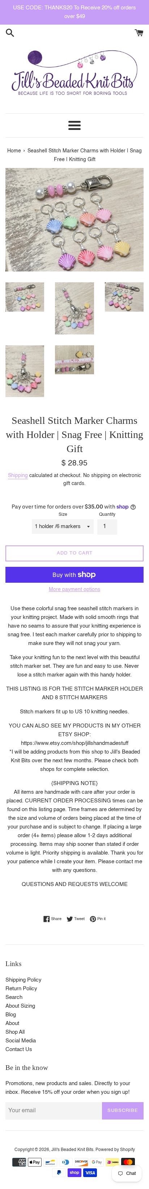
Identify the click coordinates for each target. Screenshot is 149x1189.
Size (63, 515)
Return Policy (21, 988)
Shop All (15, 1032)
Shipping (18, 475)
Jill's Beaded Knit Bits (72, 1150)
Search (13, 997)
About (12, 1023)
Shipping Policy (23, 980)
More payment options (74, 589)
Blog (10, 1014)
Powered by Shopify (115, 1150)
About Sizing (20, 1006)
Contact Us (18, 1049)
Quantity (107, 515)
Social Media (20, 1040)
